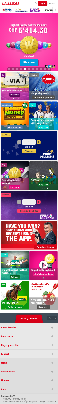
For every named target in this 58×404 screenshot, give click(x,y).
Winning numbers (29, 318)
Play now (29, 62)
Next (26, 87)
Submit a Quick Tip (29, 211)
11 (48, 69)
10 (45, 69)
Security (7, 399)
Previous (3, 87)
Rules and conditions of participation (20, 401)
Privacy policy (19, 399)
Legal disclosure (48, 401)
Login (42, 3)
